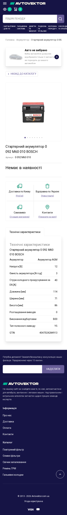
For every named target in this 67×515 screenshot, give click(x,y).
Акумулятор (22, 40)
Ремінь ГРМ (9, 468)
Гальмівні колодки (13, 474)
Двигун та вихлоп (32, 29)
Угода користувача (33, 501)
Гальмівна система (22, 28)
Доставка (8, 421)
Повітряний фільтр (13, 449)
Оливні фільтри (11, 455)
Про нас (7, 415)
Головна (9, 40)
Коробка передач (52, 28)
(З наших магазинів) (20, 217)
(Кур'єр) (19, 196)
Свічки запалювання (14, 462)
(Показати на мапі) (47, 217)
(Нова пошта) (47, 196)
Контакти (8, 434)
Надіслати (53, 369)
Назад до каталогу (23, 73)
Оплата (7, 428)
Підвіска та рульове (42, 29)
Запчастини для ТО (9, 28)
